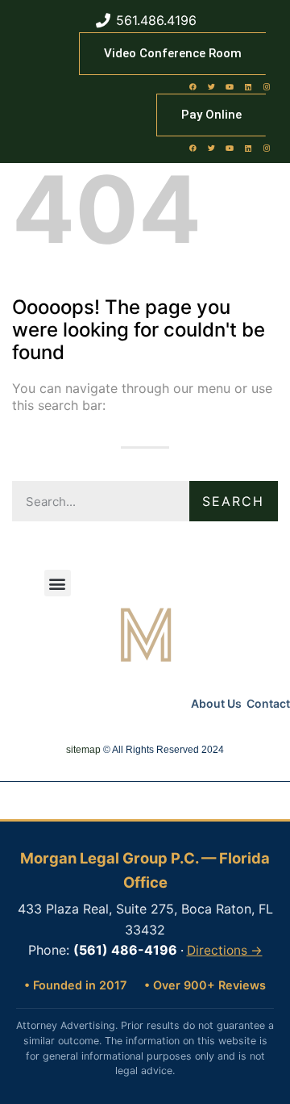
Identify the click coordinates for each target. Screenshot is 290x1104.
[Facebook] (192, 86)
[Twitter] (211, 86)
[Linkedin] (248, 86)
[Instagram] (266, 86)
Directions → (225, 950)
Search (233, 501)
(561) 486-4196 (125, 950)
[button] (57, 583)
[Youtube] (229, 86)
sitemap (83, 749)
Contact (268, 703)
